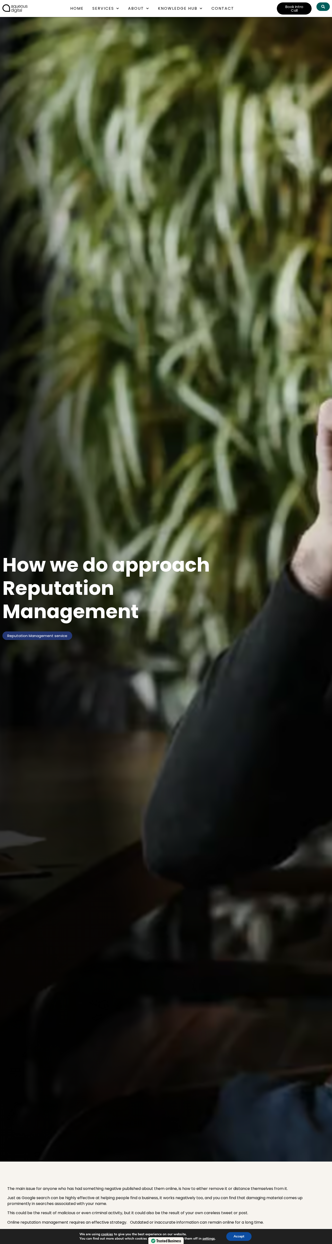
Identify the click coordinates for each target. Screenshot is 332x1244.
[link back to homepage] (14, 8)
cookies (107, 1234)
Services (103, 8)
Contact (222, 8)
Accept (239, 1236)
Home (77, 8)
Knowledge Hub (177, 8)
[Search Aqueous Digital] (323, 6)
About (136, 8)
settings (208, 1238)
